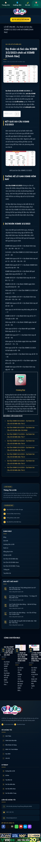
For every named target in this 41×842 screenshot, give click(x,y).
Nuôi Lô (5, 548)
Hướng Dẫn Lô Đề (8, 544)
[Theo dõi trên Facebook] (3, 826)
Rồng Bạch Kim (8, 551)
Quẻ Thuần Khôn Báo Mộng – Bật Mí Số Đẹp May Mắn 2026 (22, 605)
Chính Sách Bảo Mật (10, 740)
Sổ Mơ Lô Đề (7, 555)
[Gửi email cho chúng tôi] (12, 826)
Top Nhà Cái (7, 573)
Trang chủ (6, 4)
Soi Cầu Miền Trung (9, 793)
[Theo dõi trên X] (8, 826)
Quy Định (6, 754)
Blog (4, 537)
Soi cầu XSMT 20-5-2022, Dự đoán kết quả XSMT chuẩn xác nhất (9, 651)
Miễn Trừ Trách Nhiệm (10, 749)
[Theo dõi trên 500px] (25, 826)
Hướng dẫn (17, 4)
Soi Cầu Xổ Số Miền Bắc (13, 44)
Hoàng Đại (21, 61)
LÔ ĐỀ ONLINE (9, 27)
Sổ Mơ (6, 775)
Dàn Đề (5, 541)
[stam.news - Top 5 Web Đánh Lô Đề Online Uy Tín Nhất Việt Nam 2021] (20, 11)
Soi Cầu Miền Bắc (9, 784)
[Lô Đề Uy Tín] (12, 710)
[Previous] (2, 668)
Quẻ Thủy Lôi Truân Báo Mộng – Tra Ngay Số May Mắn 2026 (23, 597)
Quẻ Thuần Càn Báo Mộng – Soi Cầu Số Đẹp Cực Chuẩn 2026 (22, 613)
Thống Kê (6, 569)
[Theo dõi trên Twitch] (29, 826)
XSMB (36, 4)
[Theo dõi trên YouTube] (21, 826)
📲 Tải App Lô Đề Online (20, 19)
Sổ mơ (27, 4)
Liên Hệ (6, 758)
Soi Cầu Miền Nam (9, 789)
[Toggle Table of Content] (15, 114)
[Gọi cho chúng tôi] (16, 826)
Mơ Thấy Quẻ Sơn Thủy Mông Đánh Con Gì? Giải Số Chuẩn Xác (22, 588)
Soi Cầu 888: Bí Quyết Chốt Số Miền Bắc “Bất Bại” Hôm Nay (22, 622)
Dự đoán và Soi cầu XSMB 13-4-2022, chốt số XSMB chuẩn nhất (22, 657)
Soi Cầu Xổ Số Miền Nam (11, 562)
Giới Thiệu (7, 736)
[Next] (39, 668)
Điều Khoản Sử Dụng (10, 745)
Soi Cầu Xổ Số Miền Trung (11, 566)
